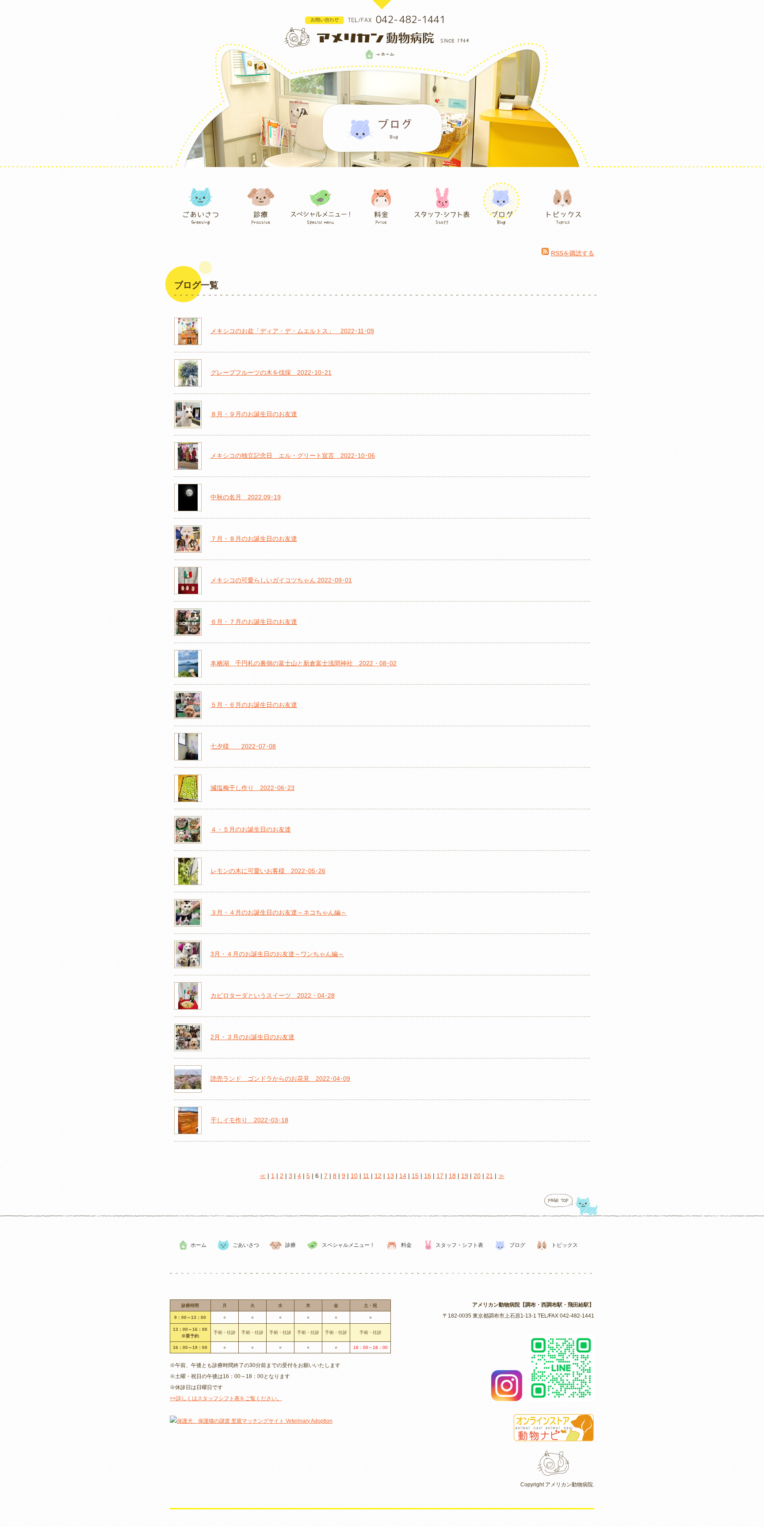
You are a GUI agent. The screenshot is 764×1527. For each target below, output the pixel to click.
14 (402, 1175)
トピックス (564, 1245)
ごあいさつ (246, 1245)
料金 (406, 1245)
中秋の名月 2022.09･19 (245, 497)
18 (452, 1175)
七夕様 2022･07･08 (243, 746)
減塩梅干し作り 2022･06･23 (252, 787)
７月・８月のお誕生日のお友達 (253, 538)
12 (378, 1175)
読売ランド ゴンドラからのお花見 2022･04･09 (280, 1078)
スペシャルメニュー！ (348, 1245)
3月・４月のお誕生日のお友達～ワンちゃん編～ (277, 953)
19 (464, 1175)
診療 (290, 1245)
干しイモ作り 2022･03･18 (249, 1120)
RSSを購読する (572, 253)
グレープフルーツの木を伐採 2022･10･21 (271, 372)
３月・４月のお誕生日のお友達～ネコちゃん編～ (278, 912)
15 (415, 1175)
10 (354, 1175)
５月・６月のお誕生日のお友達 (253, 704)
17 (439, 1175)
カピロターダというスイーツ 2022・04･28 (272, 995)
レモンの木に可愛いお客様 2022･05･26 (267, 870)
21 (489, 1175)
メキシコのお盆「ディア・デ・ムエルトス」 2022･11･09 (292, 330)
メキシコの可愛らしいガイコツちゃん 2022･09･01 (281, 580)
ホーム (198, 1245)
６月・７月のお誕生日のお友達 (253, 621)
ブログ (517, 1245)
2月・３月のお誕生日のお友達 (252, 1037)
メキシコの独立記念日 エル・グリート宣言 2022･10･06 (292, 455)
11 (366, 1175)
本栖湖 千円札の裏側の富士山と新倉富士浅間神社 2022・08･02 (303, 663)
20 (477, 1175)
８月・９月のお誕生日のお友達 (253, 414)
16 (427, 1175)
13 (390, 1175)
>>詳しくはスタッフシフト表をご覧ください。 (226, 1398)
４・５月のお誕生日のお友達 (250, 829)
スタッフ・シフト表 (459, 1245)
